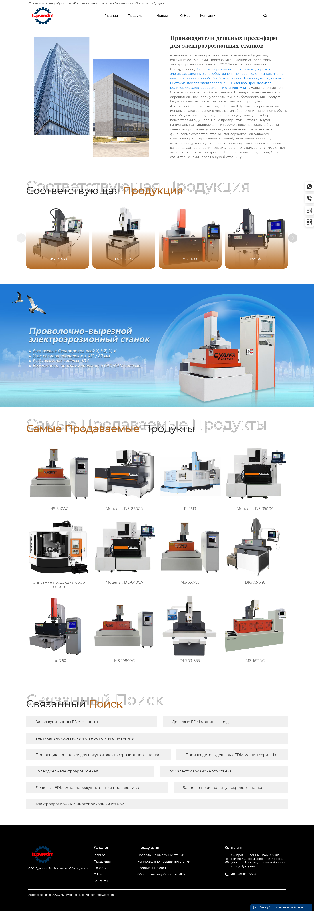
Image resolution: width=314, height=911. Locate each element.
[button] (292, 238)
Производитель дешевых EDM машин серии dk (230, 755)
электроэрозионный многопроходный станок (80, 804)
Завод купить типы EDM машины (67, 722)
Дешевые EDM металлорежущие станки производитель (89, 787)
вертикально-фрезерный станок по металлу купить (85, 738)
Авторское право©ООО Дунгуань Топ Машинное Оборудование (71, 894)
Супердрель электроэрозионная (67, 771)
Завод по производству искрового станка (222, 787)
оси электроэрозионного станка (200, 771)
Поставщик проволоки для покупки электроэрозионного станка (97, 755)
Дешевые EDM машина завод (200, 722)
